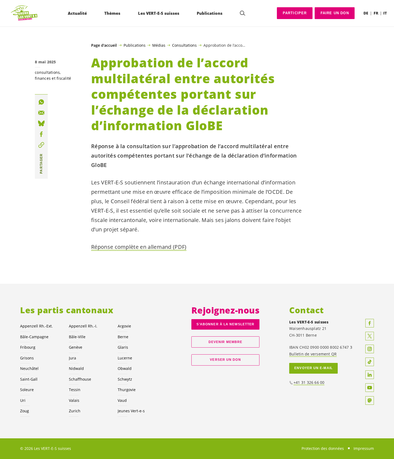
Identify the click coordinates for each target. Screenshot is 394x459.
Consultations (184, 45)
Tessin (74, 389)
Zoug (24, 410)
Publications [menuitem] (209, 13)
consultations (47, 72)
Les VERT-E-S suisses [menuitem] (158, 13)
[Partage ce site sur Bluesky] (41, 123)
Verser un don (225, 360)
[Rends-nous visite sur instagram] (369, 349)
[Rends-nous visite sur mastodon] (369, 400)
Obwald (125, 368)
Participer (295, 13)
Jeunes (131, 410)
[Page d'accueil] (24, 13)
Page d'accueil (104, 45)
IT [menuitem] (385, 13)
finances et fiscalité (53, 78)
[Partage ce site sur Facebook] (41, 134)
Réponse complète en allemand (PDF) (139, 246)
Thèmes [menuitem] (112, 13)
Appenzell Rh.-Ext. (36, 326)
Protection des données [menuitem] (323, 448)
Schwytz (125, 379)
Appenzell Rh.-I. (83, 326)
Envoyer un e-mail (313, 368)
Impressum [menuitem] (364, 448)
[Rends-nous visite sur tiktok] (369, 362)
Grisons (27, 357)
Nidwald (76, 368)
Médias (158, 45)
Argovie (124, 326)
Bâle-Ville (77, 336)
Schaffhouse (80, 379)
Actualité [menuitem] (77, 13)
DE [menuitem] (365, 13)
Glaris (123, 347)
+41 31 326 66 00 (309, 382)
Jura (72, 357)
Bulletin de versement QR (313, 353)
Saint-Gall (29, 379)
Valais (74, 400)
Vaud (122, 400)
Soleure (27, 389)
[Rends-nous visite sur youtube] (369, 387)
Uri (22, 400)
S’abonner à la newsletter (225, 324)
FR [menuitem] (376, 13)
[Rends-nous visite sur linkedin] (369, 374)
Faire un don (335, 13)
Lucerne (125, 357)
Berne (123, 336)
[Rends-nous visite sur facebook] (369, 323)
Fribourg (27, 347)
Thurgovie (127, 389)
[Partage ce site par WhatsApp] (41, 102)
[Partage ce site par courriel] (41, 112)
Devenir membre (225, 342)
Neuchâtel (29, 368)
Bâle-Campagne (34, 336)
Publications (135, 45)
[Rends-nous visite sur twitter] (369, 336)
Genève (75, 347)
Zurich (74, 410)
